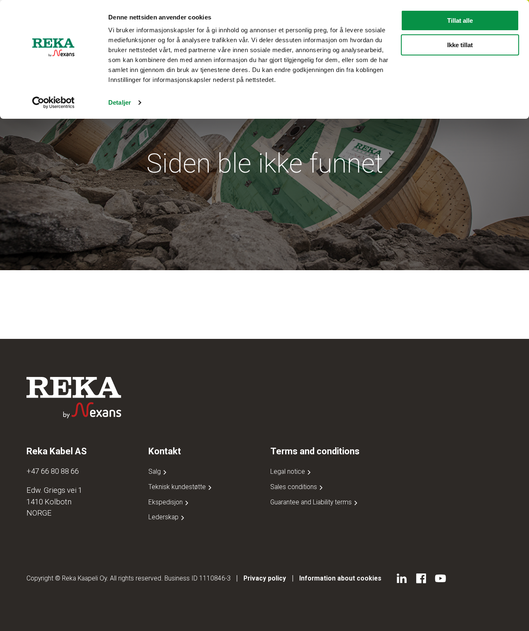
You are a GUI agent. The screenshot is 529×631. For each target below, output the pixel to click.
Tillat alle (460, 20)
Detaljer (119, 102)
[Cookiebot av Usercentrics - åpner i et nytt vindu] (53, 102)
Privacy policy (264, 578)
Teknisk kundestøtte (177, 487)
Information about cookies (340, 578)
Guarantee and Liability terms (311, 502)
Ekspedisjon (166, 502)
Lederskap (164, 517)
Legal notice (288, 471)
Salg (155, 471)
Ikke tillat (460, 44)
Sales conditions (294, 487)
